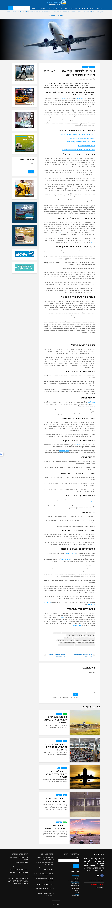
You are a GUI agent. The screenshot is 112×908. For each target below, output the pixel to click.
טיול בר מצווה (75, 895)
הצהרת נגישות (99, 887)
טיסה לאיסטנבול (65, 559)
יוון (58, 768)
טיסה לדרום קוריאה (68, 633)
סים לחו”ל (21, 12)
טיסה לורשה (60, 506)
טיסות (59, 12)
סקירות (77, 894)
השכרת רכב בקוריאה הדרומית (86, 145)
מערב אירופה (99, 8)
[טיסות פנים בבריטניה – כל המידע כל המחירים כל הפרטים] (85, 749)
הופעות (33, 12)
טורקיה (74, 553)
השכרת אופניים (11, 12)
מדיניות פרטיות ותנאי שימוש (96, 880)
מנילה (75, 625)
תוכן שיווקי (100, 891)
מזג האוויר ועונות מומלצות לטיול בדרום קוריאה (82, 138)
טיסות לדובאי (91, 402)
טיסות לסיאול (68, 637)
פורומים (33, 8)
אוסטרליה (64, 8)
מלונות (54, 12)
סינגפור (80, 625)
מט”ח (27, 12)
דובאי (92, 242)
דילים (97, 12)
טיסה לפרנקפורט (64, 450)
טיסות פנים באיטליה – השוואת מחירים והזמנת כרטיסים (55, 720)
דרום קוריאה (91, 66)
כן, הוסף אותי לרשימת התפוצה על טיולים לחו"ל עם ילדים (64, 697)
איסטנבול (68, 553)
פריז (94, 604)
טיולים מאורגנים (89, 12)
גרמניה (65, 795)
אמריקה (71, 8)
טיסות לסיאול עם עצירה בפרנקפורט (84, 645)
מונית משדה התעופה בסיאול (66, 645)
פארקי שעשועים (42, 8)
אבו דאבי (89, 604)
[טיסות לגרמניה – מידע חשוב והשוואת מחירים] (85, 804)
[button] (1, 454)
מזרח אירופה (90, 8)
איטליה (64, 713)
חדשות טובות (75, 883)
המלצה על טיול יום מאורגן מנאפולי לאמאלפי (19, 858)
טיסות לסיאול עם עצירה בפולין (68, 642)
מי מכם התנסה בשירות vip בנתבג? (19, 869)
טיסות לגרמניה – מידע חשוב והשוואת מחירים (56, 799)
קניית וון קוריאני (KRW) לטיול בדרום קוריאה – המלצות (80, 142)
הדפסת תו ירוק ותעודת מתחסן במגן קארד (19, 873)
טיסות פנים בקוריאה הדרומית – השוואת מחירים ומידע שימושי (78, 134)
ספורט (73, 12)
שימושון (102, 12)
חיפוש (10, 8)
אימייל (32, 163)
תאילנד (77, 890)
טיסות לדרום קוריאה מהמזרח (74, 635)
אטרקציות (79, 12)
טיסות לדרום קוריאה (89, 635)
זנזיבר (77, 876)
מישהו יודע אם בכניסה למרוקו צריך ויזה (18, 866)
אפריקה (77, 8)
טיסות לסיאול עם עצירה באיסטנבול (85, 640)
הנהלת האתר (89, 79)
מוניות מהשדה (45, 12)
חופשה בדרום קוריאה (80, 633)
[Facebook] (102, 875)
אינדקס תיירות (75, 881)
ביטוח (38, 12)
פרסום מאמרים (75, 885)
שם (94, 692)
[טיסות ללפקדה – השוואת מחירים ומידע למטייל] (85, 777)
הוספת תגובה (81, 79)
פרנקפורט (78, 445)
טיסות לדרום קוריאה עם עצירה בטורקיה (84, 637)
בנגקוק (62, 617)
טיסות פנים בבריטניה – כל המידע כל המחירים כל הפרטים (56, 747)
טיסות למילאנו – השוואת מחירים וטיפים (56, 827)
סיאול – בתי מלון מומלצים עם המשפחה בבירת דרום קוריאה (78, 149)
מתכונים (77, 892)
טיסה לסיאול (57, 633)
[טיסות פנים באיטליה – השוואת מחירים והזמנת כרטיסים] (85, 722)
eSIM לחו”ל (52, 15)
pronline (53, 904)
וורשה (59, 232)
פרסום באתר (75, 874)
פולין (92, 502)
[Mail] (98, 875)
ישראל (57, 8)
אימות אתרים (75, 887)
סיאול (63, 98)
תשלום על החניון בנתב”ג (21, 862)
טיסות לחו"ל (84, 66)
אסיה (83, 8)
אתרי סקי (51, 8)
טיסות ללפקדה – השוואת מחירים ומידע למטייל (56, 774)
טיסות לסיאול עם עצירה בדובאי (65, 640)
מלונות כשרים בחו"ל (73, 880)
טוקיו (65, 621)
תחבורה (60, 15)
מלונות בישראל (75, 878)
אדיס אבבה (47, 602)
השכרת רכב (66, 12)
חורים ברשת (75, 888)
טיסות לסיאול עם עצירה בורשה (86, 642)
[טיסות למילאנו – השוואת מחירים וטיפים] (85, 831)
